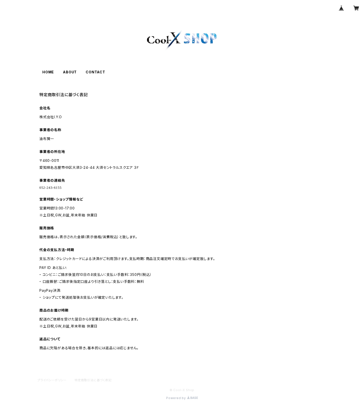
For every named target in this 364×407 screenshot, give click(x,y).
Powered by (176, 398)
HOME (48, 72)
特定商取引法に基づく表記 (93, 380)
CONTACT (95, 72)
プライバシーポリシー (52, 380)
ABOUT (70, 72)
